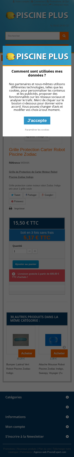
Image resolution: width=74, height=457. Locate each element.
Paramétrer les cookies (37, 129)
